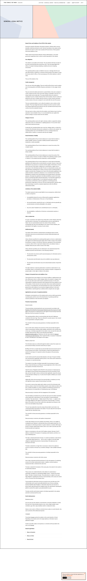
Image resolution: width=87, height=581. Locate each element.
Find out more (69, 575)
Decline (64, 577)
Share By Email (30, 539)
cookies (38, 85)
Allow (69, 577)
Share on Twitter (30, 535)
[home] (13, 2)
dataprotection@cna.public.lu (31, 334)
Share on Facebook (31, 532)
